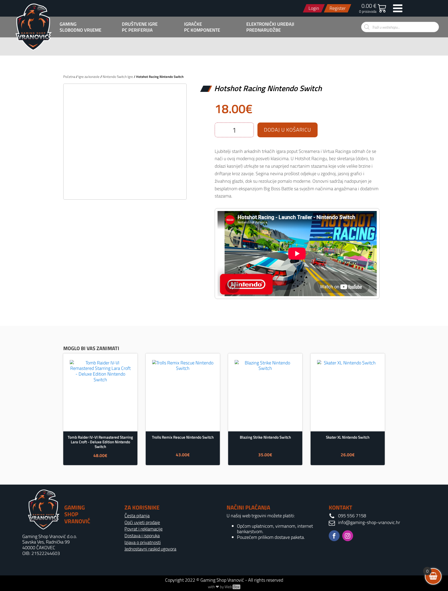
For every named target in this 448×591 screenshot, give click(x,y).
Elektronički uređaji (270, 24)
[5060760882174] (125, 189)
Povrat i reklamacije (143, 529)
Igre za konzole (89, 76)
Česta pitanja (137, 516)
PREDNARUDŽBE (263, 30)
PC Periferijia (137, 30)
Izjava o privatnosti (142, 542)
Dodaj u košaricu (287, 130)
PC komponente (202, 30)
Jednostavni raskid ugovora (150, 549)
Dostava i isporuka (142, 536)
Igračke (193, 24)
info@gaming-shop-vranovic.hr (369, 522)
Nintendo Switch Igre (118, 76)
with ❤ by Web (224, 587)
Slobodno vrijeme (80, 30)
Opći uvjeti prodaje (142, 522)
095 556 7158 (352, 516)
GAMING (68, 24)
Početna (69, 76)
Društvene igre (140, 24)
